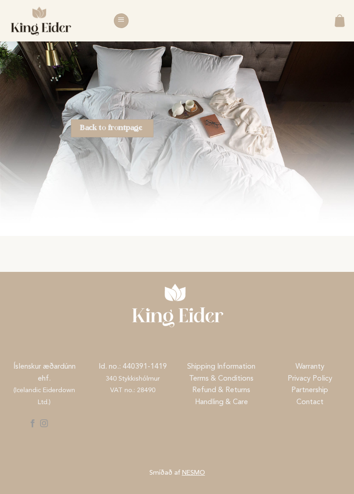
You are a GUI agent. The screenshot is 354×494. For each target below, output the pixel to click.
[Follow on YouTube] (56, 424)
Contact (310, 402)
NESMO (193, 473)
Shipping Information (221, 366)
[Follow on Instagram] (44, 424)
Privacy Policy (310, 378)
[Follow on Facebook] (32, 424)
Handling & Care (221, 402)
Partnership (309, 390)
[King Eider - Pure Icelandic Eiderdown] (53, 20)
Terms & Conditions (221, 378)
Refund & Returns (221, 390)
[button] (121, 21)
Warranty (309, 366)
